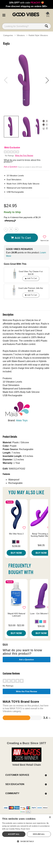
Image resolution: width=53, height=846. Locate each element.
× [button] (50, 817)
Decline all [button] (39, 834)
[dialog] (26, 830)
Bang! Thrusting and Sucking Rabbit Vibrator (41, 534)
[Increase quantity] (16, 229)
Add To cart (23, 237)
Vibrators (21, 35)
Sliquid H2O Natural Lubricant (16, 614)
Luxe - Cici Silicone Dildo (41, 613)
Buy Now (16, 552)
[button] (4, 15)
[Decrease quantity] (6, 229)
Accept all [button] (13, 834)
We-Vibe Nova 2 (16, 533)
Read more (25, 829)
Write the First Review (24, 155)
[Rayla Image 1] (26, 80)
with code (26, 2)
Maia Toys (22, 420)
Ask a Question (10, 167)
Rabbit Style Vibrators (38, 35)
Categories (8, 35)
